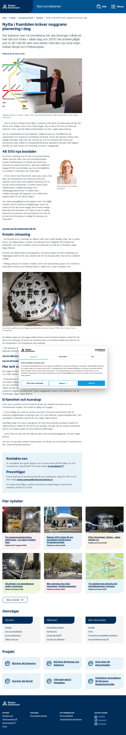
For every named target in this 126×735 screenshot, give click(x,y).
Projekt (12, 18)
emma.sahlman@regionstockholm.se (35, 479)
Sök (104, 6)
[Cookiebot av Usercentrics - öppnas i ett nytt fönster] (96, 350)
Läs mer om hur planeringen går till (19, 229)
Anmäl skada (7, 723)
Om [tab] (92, 356)
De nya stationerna (13, 635)
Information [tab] (63, 356)
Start (4, 18)
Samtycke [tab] (33, 357)
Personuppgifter (66, 716)
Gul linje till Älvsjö (26, 18)
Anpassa (62, 383)
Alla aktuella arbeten (55, 628)
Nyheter (39, 18)
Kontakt (91, 628)
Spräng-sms (52, 631)
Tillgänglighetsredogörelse (71, 719)
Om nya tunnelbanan (13, 631)
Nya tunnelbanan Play (97, 639)
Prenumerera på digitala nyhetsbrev (103, 635)
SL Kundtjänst (54, 466)
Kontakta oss (7, 716)
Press (90, 631)
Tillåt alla (91, 383)
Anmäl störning (53, 635)
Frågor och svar (11, 639)
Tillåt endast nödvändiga (34, 383)
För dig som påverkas (56, 639)
